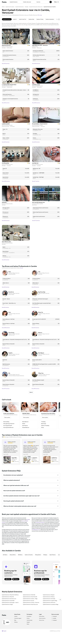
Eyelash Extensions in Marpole (48, 594)
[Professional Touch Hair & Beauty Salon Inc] (48, 415)
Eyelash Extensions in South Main (8, 600)
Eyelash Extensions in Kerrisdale (49, 598)
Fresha (28, 519)
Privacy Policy (41, 616)
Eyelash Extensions (19, 6)
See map (40, 15)
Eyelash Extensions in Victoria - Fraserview (31, 602)
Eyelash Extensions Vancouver (36, 6)
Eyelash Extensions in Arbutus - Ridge (30, 598)
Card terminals (29, 620)
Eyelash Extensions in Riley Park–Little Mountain (10, 594)
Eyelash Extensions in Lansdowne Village (50, 604)
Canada (26, 6)
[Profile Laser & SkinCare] (10, 415)
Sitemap (15, 622)
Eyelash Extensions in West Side (29, 594)
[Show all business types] (59, 555)
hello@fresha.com (36, 529)
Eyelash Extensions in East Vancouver (9, 598)
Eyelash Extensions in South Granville (30, 596)
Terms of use (41, 620)
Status (28, 624)
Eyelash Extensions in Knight (7, 604)
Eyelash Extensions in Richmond (49, 602)
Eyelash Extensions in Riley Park (8, 596)
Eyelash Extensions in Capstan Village (50, 600)
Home (3, 6)
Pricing (28, 618)
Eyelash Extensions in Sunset (28, 600)
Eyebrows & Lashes (10, 6)
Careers (15, 616)
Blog (15, 620)
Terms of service (42, 618)
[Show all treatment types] (59, 19)
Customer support (17, 618)
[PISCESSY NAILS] (29, 415)
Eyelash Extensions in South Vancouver (30, 604)
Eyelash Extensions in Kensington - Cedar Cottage (10, 602)
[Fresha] (4, 2)
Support (28, 622)
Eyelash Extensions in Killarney (48, 596)
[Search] (50, 2)
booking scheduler (40, 522)
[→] (59, 415)
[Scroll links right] (60, 599)
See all (31, 392)
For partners (29, 616)
